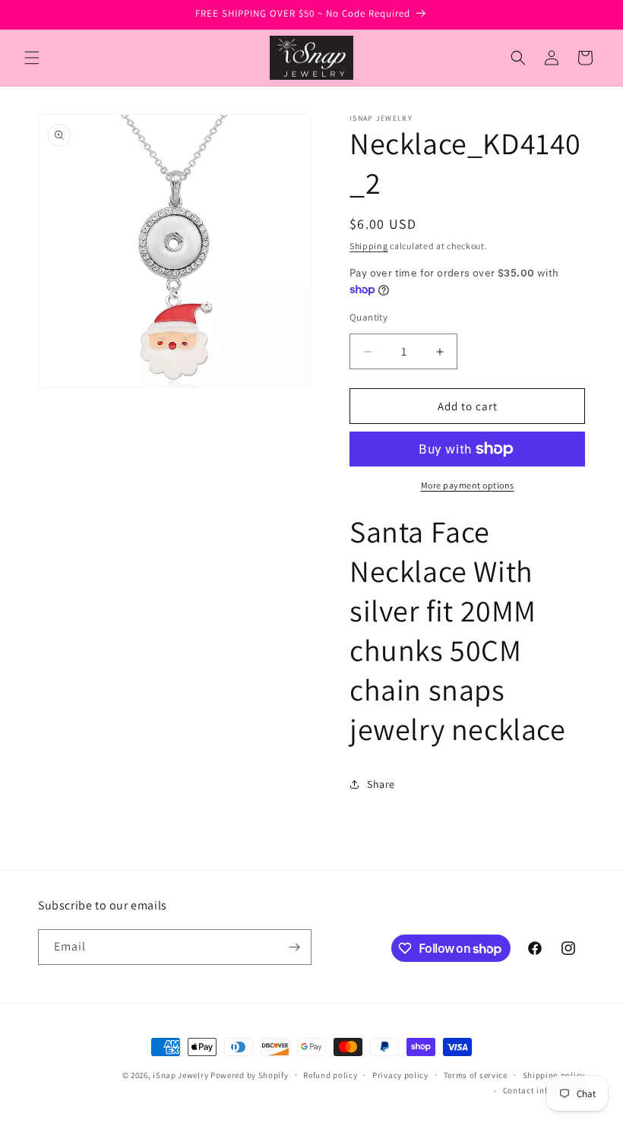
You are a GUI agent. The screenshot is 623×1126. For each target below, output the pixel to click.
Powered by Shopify (249, 1075)
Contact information (544, 1090)
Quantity (368, 317)
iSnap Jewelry (180, 1075)
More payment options (467, 485)
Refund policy (330, 1075)
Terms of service (476, 1075)
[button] (32, 57)
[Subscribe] (294, 947)
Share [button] (381, 784)
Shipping (368, 245)
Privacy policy (400, 1075)
